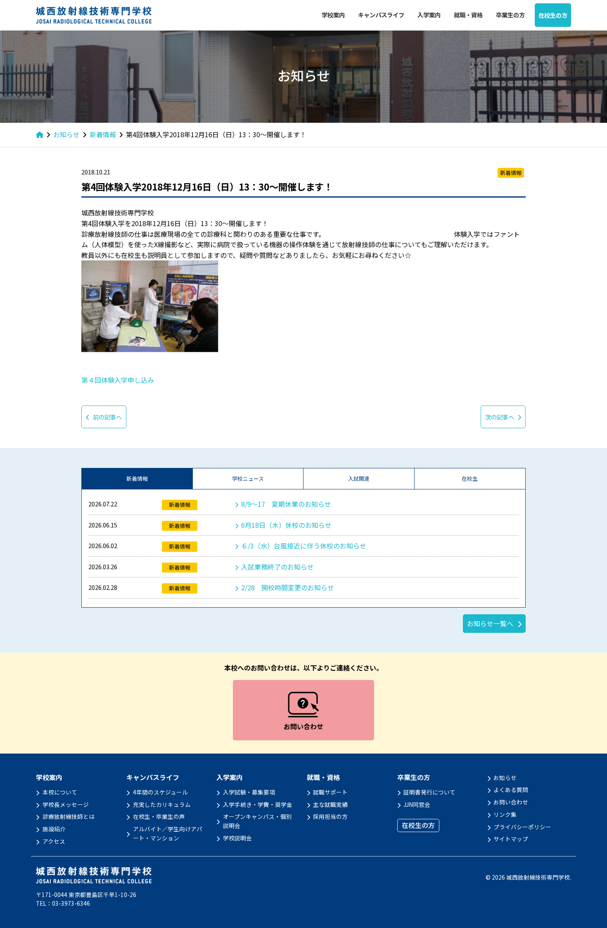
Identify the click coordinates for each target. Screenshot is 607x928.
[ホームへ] (39, 134)
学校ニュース (248, 478)
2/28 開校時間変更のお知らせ (287, 587)
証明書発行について (429, 792)
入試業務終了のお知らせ (277, 567)
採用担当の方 (330, 816)
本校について (60, 792)
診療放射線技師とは (69, 816)
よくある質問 (510, 789)
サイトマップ (510, 839)
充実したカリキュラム (162, 804)
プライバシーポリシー (522, 827)
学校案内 (333, 14)
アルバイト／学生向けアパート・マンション (167, 833)
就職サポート (330, 792)
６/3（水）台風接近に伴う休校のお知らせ (303, 546)
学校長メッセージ (66, 804)
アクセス (54, 841)
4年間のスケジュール (160, 792)
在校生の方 (552, 15)
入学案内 (429, 14)
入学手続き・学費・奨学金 (257, 804)
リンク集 (505, 814)
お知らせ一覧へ (490, 623)
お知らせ (505, 777)
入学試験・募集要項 (249, 792)
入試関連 (359, 478)
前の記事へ (107, 417)
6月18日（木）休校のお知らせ (286, 525)
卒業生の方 (510, 14)
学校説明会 (237, 838)
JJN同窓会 (416, 804)
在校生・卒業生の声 (159, 816)
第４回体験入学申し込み (117, 380)
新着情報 (137, 478)
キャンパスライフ (381, 14)
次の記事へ (499, 417)
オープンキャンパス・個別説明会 (257, 821)
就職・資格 (468, 14)
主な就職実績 (330, 804)
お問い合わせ (510, 802)
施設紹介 (54, 829)
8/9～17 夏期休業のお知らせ (286, 504)
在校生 (470, 478)
